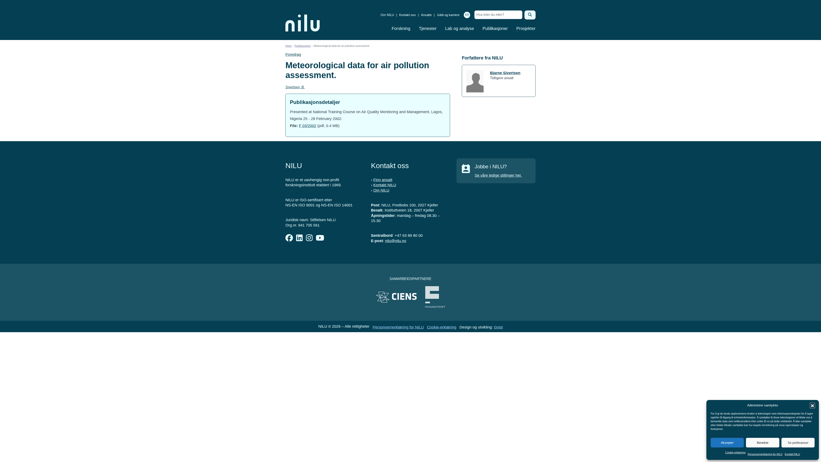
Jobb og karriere (448, 15)
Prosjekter (526, 28)
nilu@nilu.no (395, 241)
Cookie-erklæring (735, 452)
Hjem (288, 45)
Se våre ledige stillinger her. (498, 175)
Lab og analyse (459, 28)
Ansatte (426, 15)
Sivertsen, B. (295, 87)
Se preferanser (798, 442)
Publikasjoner (495, 28)
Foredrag (293, 54)
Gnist (498, 327)
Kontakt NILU (792, 454)
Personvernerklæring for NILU (765, 454)
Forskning (401, 28)
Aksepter (727, 442)
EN (467, 14)
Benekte (762, 442)
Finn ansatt (382, 180)
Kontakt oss (407, 15)
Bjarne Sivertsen (505, 73)
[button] (812, 405)
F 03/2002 (307, 126)
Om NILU (387, 15)
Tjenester (428, 28)
